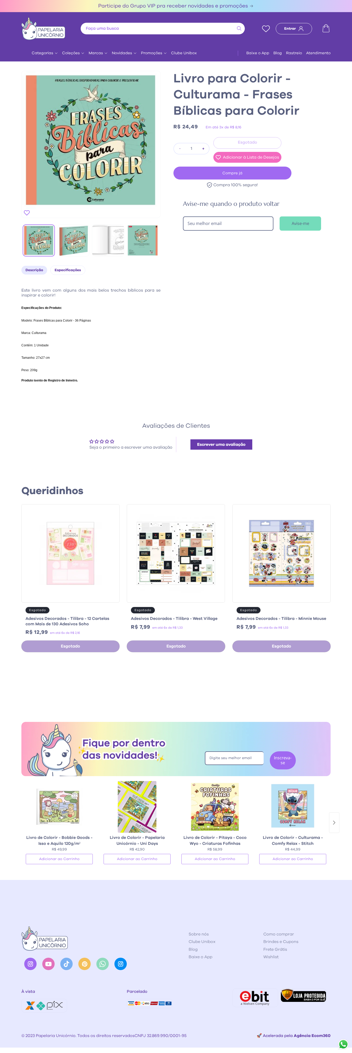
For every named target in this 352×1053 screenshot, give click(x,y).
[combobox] (163, 28)
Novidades (122, 53)
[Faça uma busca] (239, 28)
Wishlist (271, 957)
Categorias (42, 53)
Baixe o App (257, 53)
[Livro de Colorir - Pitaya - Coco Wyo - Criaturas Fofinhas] (214, 807)
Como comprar (278, 934)
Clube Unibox (184, 53)
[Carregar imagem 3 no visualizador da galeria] (108, 240)
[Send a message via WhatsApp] (343, 1044)
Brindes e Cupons (280, 942)
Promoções (151, 53)
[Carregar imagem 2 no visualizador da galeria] (73, 240)
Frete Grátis (275, 949)
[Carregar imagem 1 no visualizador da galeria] (39, 240)
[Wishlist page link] (266, 29)
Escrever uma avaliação (221, 444)
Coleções (71, 53)
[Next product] (334, 822)
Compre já (232, 173)
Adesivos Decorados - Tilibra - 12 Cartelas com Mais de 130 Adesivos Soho (67, 621)
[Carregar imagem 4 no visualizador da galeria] (143, 240)
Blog (277, 53)
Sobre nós (199, 934)
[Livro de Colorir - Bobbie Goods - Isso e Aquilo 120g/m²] (59, 807)
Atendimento (318, 53)
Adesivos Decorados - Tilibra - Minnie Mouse (281, 619)
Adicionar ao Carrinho (59, 859)
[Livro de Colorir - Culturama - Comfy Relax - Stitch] (292, 807)
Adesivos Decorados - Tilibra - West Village (174, 619)
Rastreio (294, 53)
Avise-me (300, 223)
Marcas (96, 53)
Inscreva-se (282, 760)
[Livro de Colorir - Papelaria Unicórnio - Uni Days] (137, 807)
